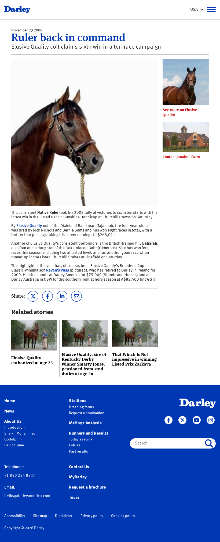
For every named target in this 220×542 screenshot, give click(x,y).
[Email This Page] (76, 296)
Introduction (14, 427)
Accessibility (14, 516)
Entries (74, 445)
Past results (78, 451)
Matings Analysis (85, 423)
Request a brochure (87, 487)
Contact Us (79, 467)
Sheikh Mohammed (19, 433)
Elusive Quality (29, 226)
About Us (12, 422)
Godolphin (13, 439)
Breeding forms (81, 407)
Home (9, 401)
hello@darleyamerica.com (27, 496)
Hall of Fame (14, 445)
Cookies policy (123, 516)
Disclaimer (63, 516)
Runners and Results (88, 433)
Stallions (77, 401)
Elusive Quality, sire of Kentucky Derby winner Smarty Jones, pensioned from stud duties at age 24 (84, 364)
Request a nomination (86, 413)
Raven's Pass (57, 271)
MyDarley (78, 477)
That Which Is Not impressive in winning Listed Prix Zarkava (134, 360)
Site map (40, 516)
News (9, 411)
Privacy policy (91, 516)
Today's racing (80, 439)
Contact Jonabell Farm (181, 157)
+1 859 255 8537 (19, 476)
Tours (74, 498)
